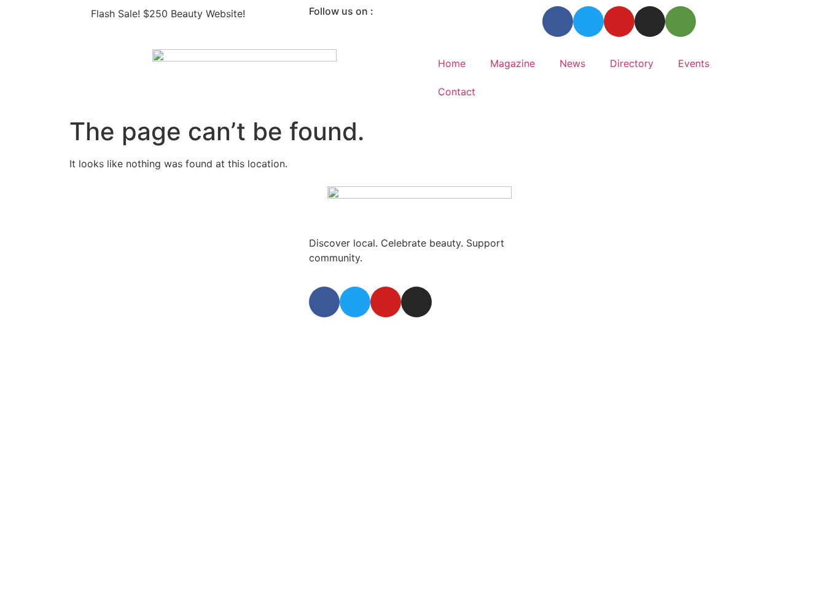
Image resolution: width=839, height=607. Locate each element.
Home (452, 63)
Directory (632, 63)
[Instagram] (649, 21)
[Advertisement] (419, 364)
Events (693, 63)
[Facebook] (557, 21)
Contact (456, 91)
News (572, 63)
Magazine (512, 63)
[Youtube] (619, 21)
